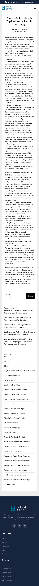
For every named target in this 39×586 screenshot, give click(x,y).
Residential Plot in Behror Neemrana (17, 456)
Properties (5, 546)
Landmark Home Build (19, 32)
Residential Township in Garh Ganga (17, 479)
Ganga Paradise (7, 576)
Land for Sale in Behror (12, 385)
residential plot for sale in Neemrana (17, 442)
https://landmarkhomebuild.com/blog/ (17, 284)
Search (7, 294)
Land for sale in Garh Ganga (14, 409)
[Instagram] (19, 526)
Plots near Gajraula (11, 423)
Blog (6, 366)
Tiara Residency (7, 565)
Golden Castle (6, 572)
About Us (5, 542)
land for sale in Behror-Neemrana (16, 404)
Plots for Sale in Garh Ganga (14, 413)
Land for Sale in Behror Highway (15, 390)
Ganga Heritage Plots (12, 375)
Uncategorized (9, 484)
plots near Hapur (10, 432)
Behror (6, 356)
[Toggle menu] (35, 8)
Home (4, 538)
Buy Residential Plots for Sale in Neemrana (19, 371)
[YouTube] (25, 526)
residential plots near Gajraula (15, 475)
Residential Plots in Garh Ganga (15, 470)
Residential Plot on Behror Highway (17, 465)
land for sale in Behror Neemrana (16, 399)
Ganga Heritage (7, 580)
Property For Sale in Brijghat (14, 437)
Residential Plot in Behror (13, 451)
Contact (4, 554)
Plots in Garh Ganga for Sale (14, 418)
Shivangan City (7, 569)
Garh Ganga (8, 380)
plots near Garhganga (12, 427)
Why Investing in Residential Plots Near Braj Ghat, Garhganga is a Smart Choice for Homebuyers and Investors (18, 341)
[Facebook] (14, 526)
